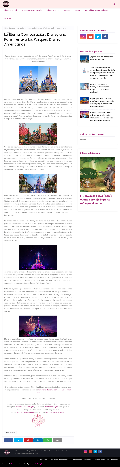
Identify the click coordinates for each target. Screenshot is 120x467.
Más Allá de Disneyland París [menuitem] (96, 10)
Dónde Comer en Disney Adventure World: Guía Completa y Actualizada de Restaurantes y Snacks (102, 116)
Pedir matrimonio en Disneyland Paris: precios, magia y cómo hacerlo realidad (101, 88)
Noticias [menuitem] (7, 18)
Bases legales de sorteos (60, 460)
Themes (14, 464)
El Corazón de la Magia (55, 412)
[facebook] (105, 36)
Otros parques (14, 28)
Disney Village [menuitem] (52, 10)
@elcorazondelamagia (25, 406)
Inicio (6, 28)
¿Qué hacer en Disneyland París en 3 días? (101, 58)
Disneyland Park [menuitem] (10, 10)
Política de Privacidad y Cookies (106, 460)
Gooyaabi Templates (37, 464)
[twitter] (98, 36)
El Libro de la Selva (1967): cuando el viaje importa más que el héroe (96, 199)
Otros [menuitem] (77, 10)
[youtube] (90, 36)
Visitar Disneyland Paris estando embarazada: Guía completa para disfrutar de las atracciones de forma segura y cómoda (102, 72)
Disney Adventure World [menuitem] (32, 10)
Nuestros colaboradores (82, 460)
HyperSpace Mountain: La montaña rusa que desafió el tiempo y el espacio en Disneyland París (102, 102)
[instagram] (83, 36)
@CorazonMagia (51, 406)
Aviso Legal (44, 460)
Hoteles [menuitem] (67, 10)
